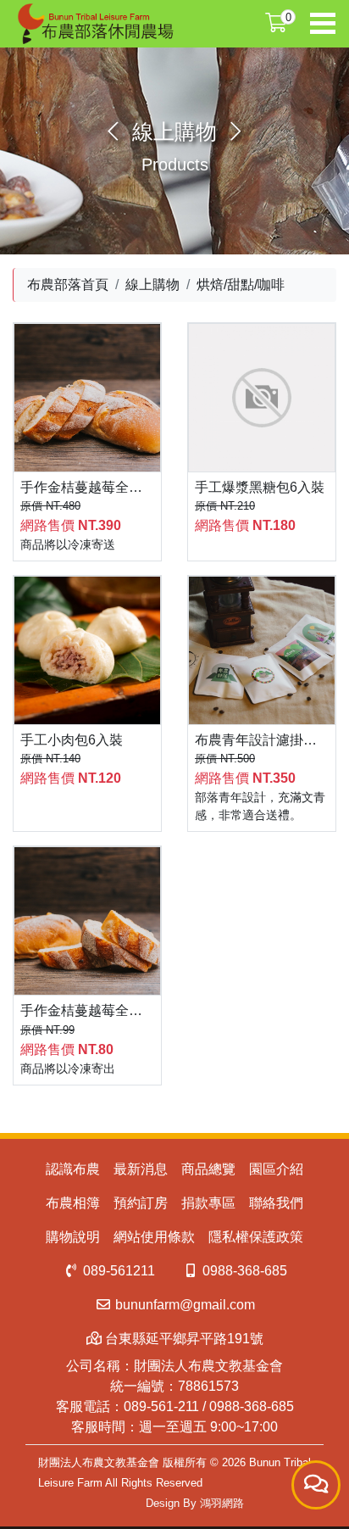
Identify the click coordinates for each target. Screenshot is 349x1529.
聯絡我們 (276, 1203)
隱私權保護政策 (255, 1237)
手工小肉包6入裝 (71, 740)
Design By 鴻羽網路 (195, 1503)
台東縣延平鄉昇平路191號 (182, 1338)
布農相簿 (73, 1203)
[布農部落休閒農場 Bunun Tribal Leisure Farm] (94, 23)
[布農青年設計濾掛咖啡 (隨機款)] (261, 650)
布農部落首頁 (67, 284)
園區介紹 (276, 1169)
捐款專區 (208, 1203)
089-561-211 (161, 1406)
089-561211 (117, 1271)
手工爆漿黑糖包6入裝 (259, 487)
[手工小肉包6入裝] (87, 650)
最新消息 (141, 1169)
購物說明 (73, 1237)
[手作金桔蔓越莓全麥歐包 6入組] (87, 397)
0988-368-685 (243, 1271)
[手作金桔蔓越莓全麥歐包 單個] (87, 921)
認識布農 (73, 1169)
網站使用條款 (154, 1237)
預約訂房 (141, 1203)
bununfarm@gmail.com (183, 1304)
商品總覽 (208, 1169)
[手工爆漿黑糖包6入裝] (261, 397)
